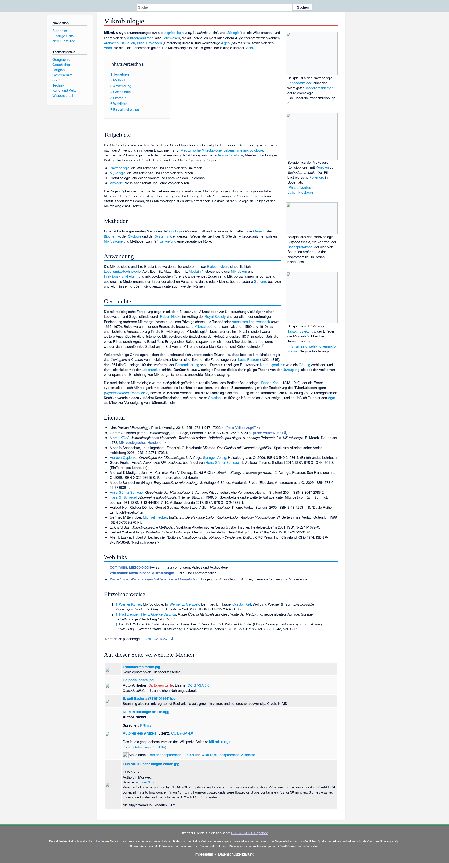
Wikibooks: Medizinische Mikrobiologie (142, 572)
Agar (331, 397)
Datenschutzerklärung (236, 854)
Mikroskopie (113, 241)
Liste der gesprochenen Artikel (171, 754)
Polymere (316, 177)
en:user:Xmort (146, 782)
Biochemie (112, 236)
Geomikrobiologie (229, 154)
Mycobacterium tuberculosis (126, 392)
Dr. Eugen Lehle (160, 685)
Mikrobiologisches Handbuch (141, 442)
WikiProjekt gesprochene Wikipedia (228, 754)
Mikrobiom (239, 271)
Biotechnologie (218, 266)
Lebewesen (171, 37)
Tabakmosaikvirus (301, 331)
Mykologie (117, 172)
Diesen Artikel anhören (140, 746)
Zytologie (175, 230)
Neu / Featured (63, 40)
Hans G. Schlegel (123, 497)
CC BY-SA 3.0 (198, 685)
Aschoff (170, 614)
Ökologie (134, 236)
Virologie (116, 182)
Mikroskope (203, 326)
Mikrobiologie (220, 741)
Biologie (233, 32)
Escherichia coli (299, 82)
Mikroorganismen (140, 37)
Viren (108, 47)
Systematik (163, 236)
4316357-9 (162, 638)
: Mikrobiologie (131, 567)
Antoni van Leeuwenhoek (251, 321)
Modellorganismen (319, 87)
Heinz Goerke (152, 614)
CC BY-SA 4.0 (182, 733)
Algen (225, 42)
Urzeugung (290, 369)
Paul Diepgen (129, 614)
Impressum (204, 854)
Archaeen (111, 42)
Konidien (322, 167)
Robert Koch (270, 382)
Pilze (140, 42)
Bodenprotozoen (299, 246)
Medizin (251, 47)
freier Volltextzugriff (241, 427)
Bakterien (127, 42)
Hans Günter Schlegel (126, 492)
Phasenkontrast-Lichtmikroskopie (300, 190)
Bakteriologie (119, 167)
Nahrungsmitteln (272, 364)
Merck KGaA (120, 437)
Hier (97, 841)
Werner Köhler (130, 604)
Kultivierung (167, 241)
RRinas (145, 725)
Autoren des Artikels (139, 733)
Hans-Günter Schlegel (222, 462)
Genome (260, 281)
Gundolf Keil (241, 604)
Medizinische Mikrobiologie (201, 150)
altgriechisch (174, 32)
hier (79, 841)
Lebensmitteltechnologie (122, 271)
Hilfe (162, 747)
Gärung (304, 364)
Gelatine (214, 397)
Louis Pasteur (248, 359)
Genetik (259, 230)
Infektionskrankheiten (120, 276)
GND (148, 638)
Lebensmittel (151, 369)
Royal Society (215, 316)
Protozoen (154, 42)
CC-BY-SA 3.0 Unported (249, 832)
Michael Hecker (155, 517)
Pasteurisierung (187, 364)
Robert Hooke (170, 316)
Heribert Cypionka (123, 457)
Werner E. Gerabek (184, 604)
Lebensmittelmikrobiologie (243, 150)
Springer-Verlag (214, 457)
